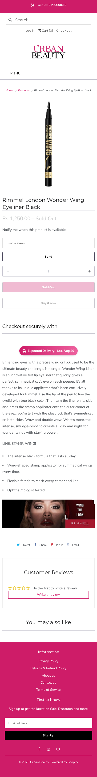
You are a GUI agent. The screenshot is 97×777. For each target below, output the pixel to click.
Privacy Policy (48, 661)
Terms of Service (48, 689)
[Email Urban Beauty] (58, 749)
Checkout (64, 30)
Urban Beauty (39, 762)
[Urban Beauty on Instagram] (48, 749)
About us (48, 675)
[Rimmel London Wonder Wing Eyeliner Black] (48, 144)
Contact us (48, 682)
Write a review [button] (48, 594)
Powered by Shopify (64, 762)
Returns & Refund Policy (48, 668)
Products (24, 90)
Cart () (47, 30)
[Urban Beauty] (48, 52)
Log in (30, 30)
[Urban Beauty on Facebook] (39, 749)
